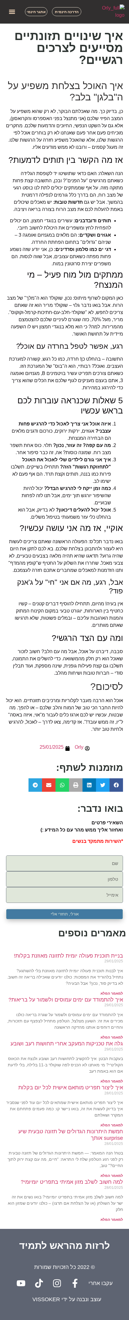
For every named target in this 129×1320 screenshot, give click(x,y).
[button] (12, 12)
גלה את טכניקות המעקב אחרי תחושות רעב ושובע (66, 1044)
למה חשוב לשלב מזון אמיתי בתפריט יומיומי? (72, 1182)
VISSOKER (46, 1299)
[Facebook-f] (75, 1283)
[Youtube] (21, 1283)
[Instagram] (57, 1283)
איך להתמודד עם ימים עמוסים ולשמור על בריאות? (65, 1000)
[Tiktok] (39, 1283)
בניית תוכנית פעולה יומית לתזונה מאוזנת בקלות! (68, 956)
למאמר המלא (111, 993)
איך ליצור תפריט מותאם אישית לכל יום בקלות (70, 1088)
